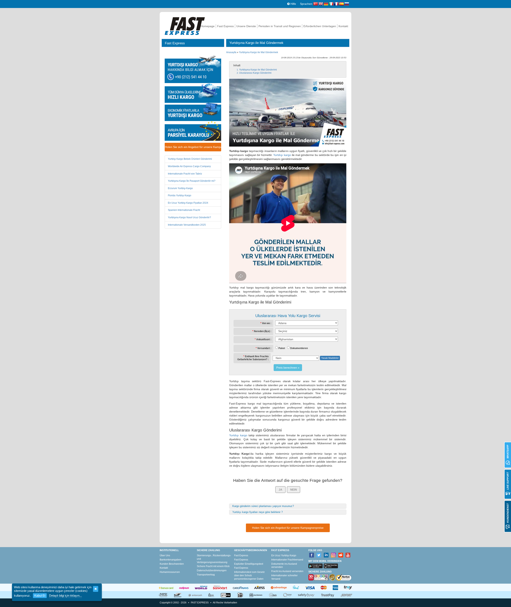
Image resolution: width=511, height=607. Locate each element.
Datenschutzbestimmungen (212, 570)
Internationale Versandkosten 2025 (187, 224)
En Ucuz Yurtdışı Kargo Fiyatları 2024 (188, 202)
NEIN (293, 489)
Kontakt (343, 26)
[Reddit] (340, 555)
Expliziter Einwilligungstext (248, 563)
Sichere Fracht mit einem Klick (213, 566)
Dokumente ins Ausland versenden (284, 565)
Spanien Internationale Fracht (184, 210)
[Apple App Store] (331, 565)
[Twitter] (318, 555)
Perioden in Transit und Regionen (279, 26)
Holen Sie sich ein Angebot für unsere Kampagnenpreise (193, 147)
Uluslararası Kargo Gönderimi (255, 72)
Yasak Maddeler (330, 358)
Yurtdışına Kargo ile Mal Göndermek (258, 52)
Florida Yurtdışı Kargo (179, 195)
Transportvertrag (206, 574)
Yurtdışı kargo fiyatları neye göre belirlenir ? (257, 512)
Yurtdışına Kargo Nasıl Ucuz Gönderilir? (189, 217)
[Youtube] (348, 555)
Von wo (266, 323)
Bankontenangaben (170, 559)
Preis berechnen (286, 367)
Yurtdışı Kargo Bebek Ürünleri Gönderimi (190, 159)
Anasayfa (231, 52)
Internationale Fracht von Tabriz (185, 173)
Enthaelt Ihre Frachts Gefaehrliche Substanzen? (253, 358)
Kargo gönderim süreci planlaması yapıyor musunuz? (263, 506)
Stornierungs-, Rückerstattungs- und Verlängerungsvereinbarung (214, 559)
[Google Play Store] (315, 565)
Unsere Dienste (246, 26)
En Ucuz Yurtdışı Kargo (283, 555)
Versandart (263, 348)
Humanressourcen (170, 572)
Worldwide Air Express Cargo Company (189, 166)
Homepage (208, 26)
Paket (281, 348)
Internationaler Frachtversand (287, 559)
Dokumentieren (299, 348)
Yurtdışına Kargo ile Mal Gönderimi (258, 69)
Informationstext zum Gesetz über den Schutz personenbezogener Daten (249, 575)
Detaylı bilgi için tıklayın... (65, 595)
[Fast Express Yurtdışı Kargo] (185, 25)
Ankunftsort (263, 339)
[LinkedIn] (326, 555)
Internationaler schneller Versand (284, 577)
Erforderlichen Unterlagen (319, 26)
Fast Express (225, 26)
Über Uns (165, 555)
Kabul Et (39, 595)
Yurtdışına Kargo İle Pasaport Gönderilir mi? (191, 181)
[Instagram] (333, 555)
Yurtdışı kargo (282, 155)
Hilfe (293, 3)
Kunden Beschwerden (172, 563)
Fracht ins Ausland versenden (287, 571)
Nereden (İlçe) (262, 331)
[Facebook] (311, 555)
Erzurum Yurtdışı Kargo (180, 188)
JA (280, 489)
